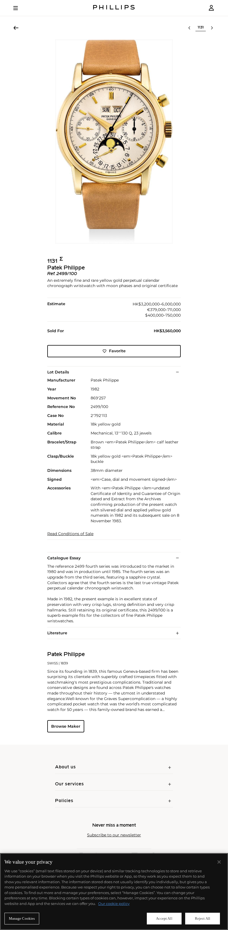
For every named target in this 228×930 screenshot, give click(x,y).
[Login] (211, 7)
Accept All (164, 918)
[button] (114, 142)
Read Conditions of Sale (70, 533)
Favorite (117, 350)
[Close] (219, 862)
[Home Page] (114, 8)
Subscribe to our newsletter (114, 835)
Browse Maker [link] (65, 726)
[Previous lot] (189, 28)
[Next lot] (212, 28)
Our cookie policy (114, 903)
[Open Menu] (19, 8)
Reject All (202, 918)
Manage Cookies (22, 918)
